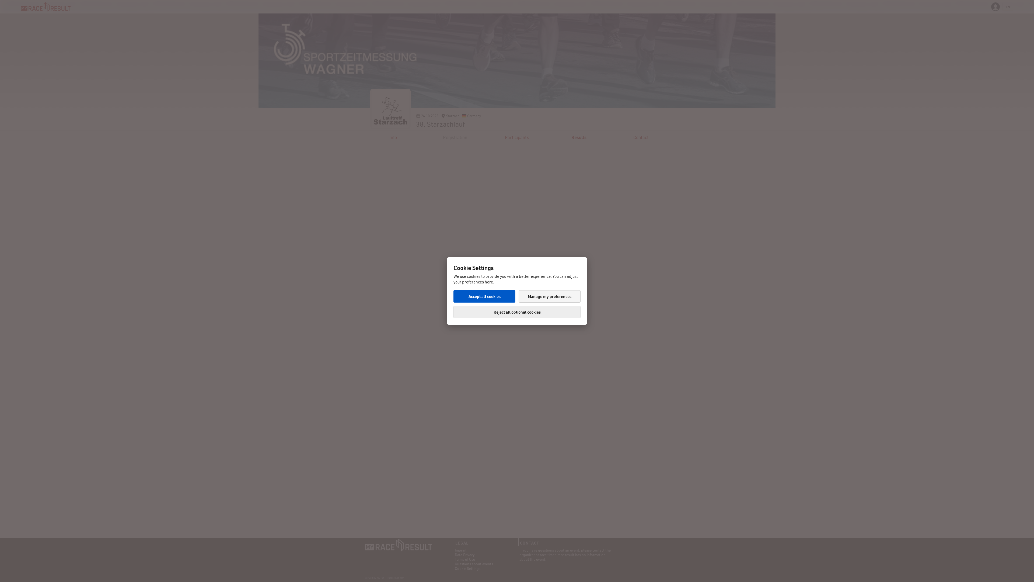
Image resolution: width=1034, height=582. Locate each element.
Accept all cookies (485, 296)
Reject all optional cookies (517, 312)
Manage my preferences (549, 296)
